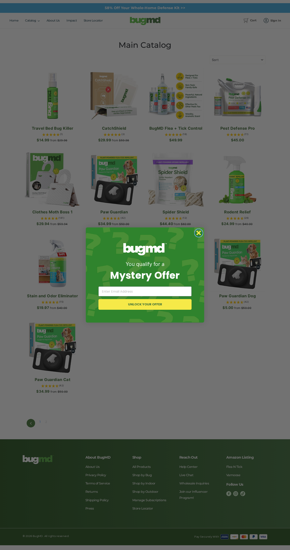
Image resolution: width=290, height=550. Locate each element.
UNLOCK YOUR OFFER (145, 304)
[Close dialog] (199, 233)
